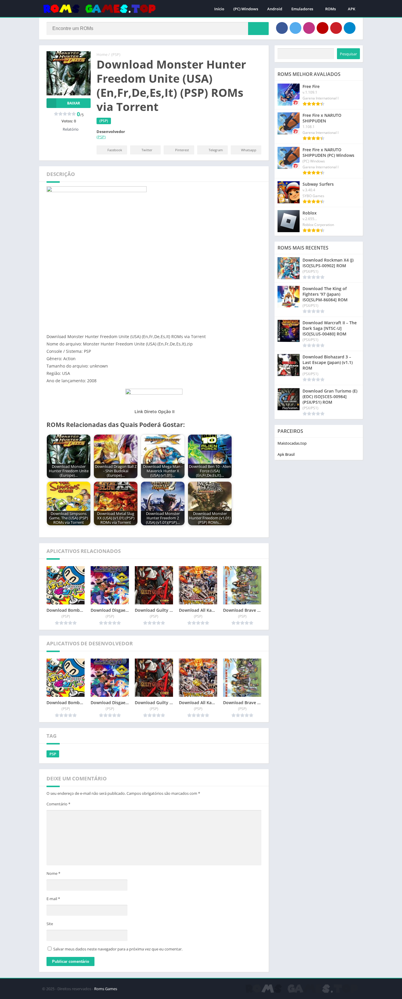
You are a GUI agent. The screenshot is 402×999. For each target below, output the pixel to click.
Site (49, 923)
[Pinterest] (336, 28)
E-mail (53, 898)
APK (351, 8)
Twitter (147, 150)
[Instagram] (309, 28)
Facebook (114, 150)
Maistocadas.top (292, 443)
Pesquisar (348, 53)
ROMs (330, 8)
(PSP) (115, 54)
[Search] (258, 28)
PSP (52, 754)
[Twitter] (295, 28)
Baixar (73, 103)
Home (102, 54)
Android (274, 8)
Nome (53, 873)
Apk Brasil (286, 454)
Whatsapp (248, 150)
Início (219, 8)
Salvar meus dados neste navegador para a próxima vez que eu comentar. (117, 949)
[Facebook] (282, 28)
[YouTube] (322, 28)
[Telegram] (350, 28)
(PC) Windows (245, 8)
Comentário (58, 804)
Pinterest (182, 150)
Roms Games (105, 988)
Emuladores (302, 8)
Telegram (216, 150)
